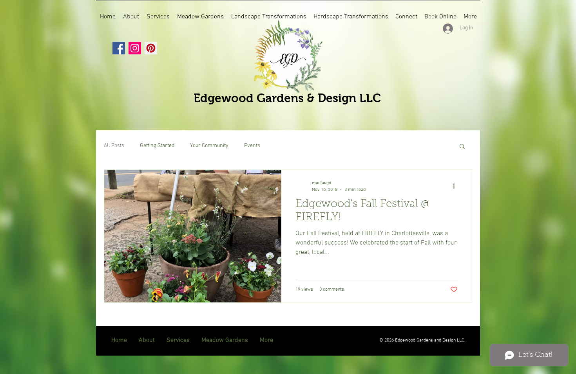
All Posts (114, 145)
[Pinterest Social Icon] (151, 48)
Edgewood (225, 98)
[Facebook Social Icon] (118, 48)
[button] (462, 147)
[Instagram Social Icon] (135, 48)
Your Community (209, 145)
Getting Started (157, 145)
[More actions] (456, 186)
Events (252, 145)
